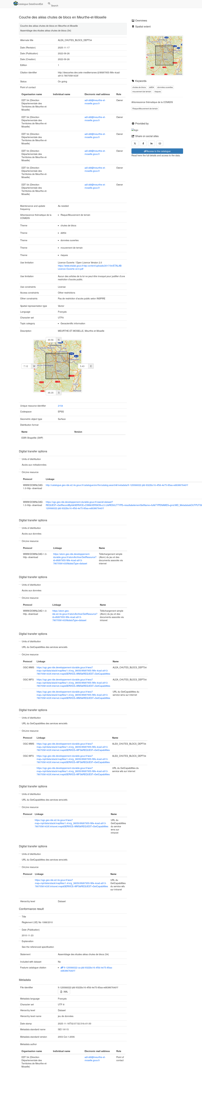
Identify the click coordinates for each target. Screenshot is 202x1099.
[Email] (159, 143)
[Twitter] (134, 143)
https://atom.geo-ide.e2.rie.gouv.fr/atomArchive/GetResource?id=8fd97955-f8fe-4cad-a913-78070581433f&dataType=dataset (74, 615)
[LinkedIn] (151, 143)
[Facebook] (143, 143)
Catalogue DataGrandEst (30, 4)
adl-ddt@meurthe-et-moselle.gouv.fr (95, 102)
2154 (60, 405)
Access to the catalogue (159, 151)
